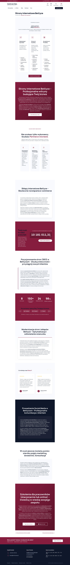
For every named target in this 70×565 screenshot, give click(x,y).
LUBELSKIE (22, 15)
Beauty (45, 311)
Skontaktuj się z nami (35, 114)
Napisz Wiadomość (57, 540)
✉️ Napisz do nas (41, 524)
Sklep (22, 8)
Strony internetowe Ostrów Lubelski (23, 532)
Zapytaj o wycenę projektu (35, 76)
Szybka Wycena (59, 8)
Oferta (17, 8)
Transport (21, 311)
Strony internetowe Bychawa (48, 532)
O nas (31, 8)
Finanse (29, 311)
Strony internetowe (27, 15)
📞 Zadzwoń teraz (29, 524)
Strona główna (10, 8)
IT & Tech (37, 311)
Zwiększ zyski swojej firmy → (45, 240)
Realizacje (26, 8)
